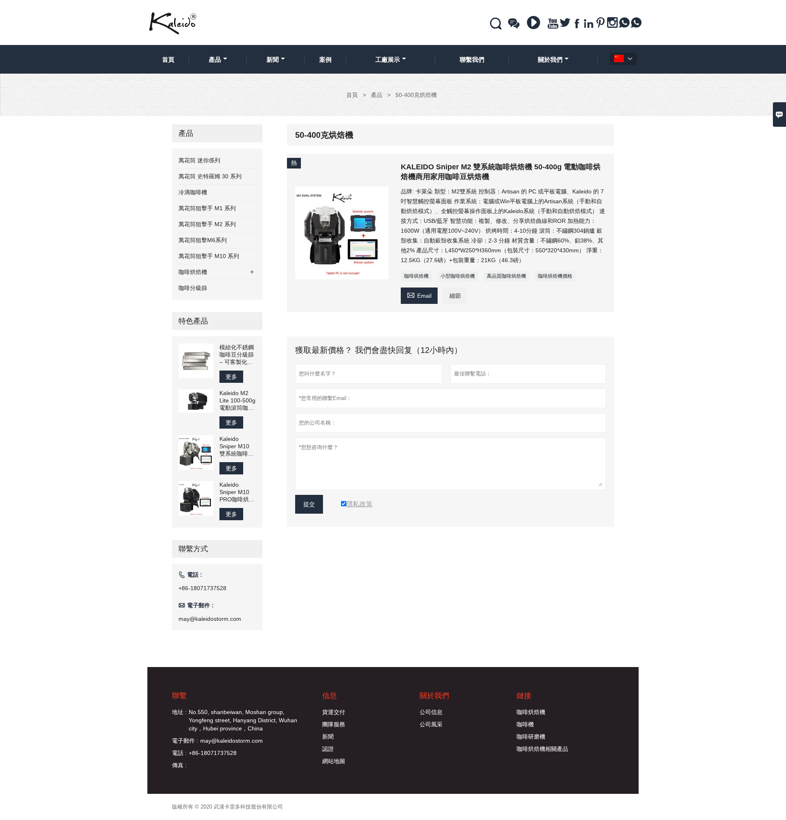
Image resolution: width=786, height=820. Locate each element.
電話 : (179, 753)
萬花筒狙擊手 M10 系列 (208, 256)
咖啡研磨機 (531, 736)
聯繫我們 (472, 59)
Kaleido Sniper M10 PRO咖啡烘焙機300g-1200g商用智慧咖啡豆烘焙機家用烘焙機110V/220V (237, 492)
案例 (325, 59)
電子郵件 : (185, 740)
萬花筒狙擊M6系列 (202, 240)
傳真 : (179, 765)
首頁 (168, 59)
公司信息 (431, 712)
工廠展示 (387, 59)
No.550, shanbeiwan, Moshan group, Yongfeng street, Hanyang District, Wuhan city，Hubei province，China (243, 720)
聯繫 (179, 696)
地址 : (179, 712)
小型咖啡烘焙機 (457, 276)
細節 (455, 295)
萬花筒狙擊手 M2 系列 (207, 224)
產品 (215, 59)
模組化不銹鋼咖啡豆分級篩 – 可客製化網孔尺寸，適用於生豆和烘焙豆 (236, 355)
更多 (231, 376)
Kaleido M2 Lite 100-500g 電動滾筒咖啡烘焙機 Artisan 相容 (237, 400)
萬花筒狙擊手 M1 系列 (207, 208)
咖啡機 (525, 724)
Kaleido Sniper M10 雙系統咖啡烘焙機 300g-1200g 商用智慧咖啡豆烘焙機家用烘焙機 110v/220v (237, 446)
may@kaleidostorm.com (209, 619)
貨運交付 (333, 712)
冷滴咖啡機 (192, 192)
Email (419, 294)
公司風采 (431, 724)
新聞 (273, 59)
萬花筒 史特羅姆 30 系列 (210, 176)
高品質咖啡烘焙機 (506, 276)
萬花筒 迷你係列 (199, 160)
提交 (309, 504)
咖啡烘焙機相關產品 (542, 749)
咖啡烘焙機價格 (555, 276)
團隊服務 (333, 724)
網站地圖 (333, 761)
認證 (328, 749)
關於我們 (550, 59)
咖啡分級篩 (192, 288)
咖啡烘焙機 (416, 276)
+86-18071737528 (202, 588)
